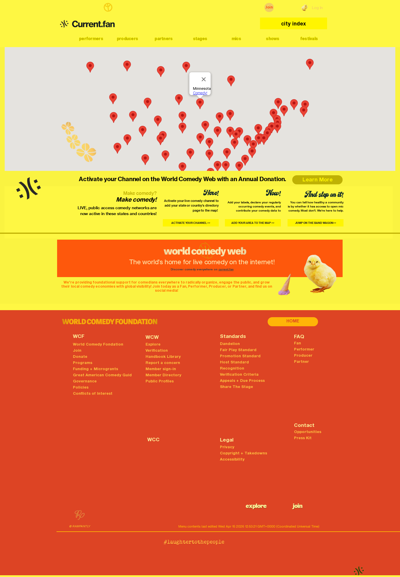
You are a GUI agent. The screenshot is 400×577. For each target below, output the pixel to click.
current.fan (226, 269)
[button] (91, 38)
